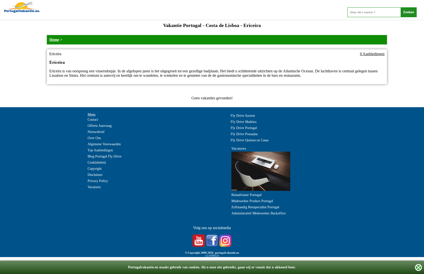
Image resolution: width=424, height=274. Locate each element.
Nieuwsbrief (96, 132)
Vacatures (94, 187)
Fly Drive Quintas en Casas (249, 140)
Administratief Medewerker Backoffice (258, 213)
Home (54, 40)
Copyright (95, 168)
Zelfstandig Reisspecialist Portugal (255, 207)
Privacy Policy (98, 181)
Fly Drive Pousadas (244, 134)
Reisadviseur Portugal (246, 195)
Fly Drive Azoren (243, 115)
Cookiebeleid (97, 162)
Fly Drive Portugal (244, 128)
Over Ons (94, 138)
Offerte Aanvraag (100, 126)
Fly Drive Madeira (243, 122)
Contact (93, 119)
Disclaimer (95, 175)
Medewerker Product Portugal (252, 201)
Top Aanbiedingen (100, 150)
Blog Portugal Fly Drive (104, 156)
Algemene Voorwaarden (104, 144)
